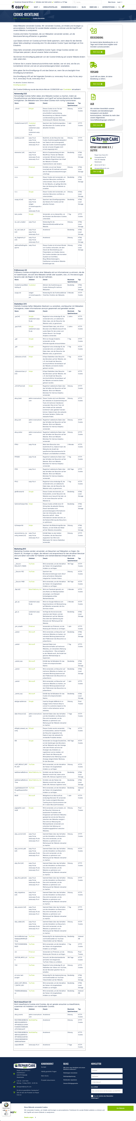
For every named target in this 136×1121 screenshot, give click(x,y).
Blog (84, 7)
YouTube (32, 564)
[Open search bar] (119, 7)
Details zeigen (28, 1117)
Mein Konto (111, 2)
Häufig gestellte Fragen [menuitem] (49, 1071)
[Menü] (9, 1103)
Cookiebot (67, 89)
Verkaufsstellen (50, 7)
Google (31, 177)
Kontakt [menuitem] (43, 1067)
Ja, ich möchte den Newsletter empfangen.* (102, 1097)
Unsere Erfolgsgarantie (70, 1083)
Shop (36, 7)
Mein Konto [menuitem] (45, 1076)
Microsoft (32, 632)
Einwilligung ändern (19, 85)
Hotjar (31, 357)
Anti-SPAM (95, 1087)
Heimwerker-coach (68, 7)
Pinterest (32, 167)
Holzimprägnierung (69, 1076)
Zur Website (120, 1108)
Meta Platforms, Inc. (35, 589)
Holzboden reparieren (70, 1080)
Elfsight (31, 108)
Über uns (93, 7)
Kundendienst (25, 18)
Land (119, 2)
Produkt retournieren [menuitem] (48, 1080)
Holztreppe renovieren (70, 1073)
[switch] (6, 1114)
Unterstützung (108, 7)
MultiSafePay (33, 1020)
